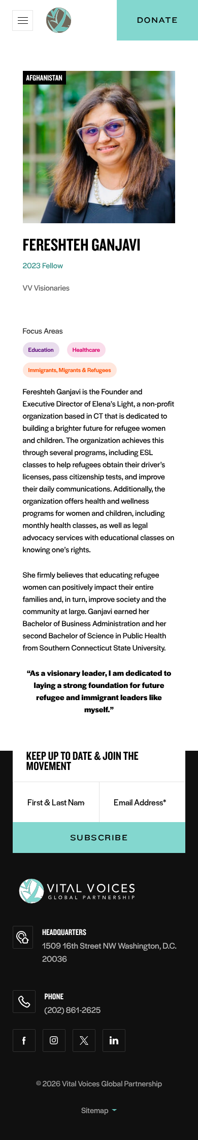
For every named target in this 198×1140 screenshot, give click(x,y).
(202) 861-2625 (73, 1009)
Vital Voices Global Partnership (112, 1083)
